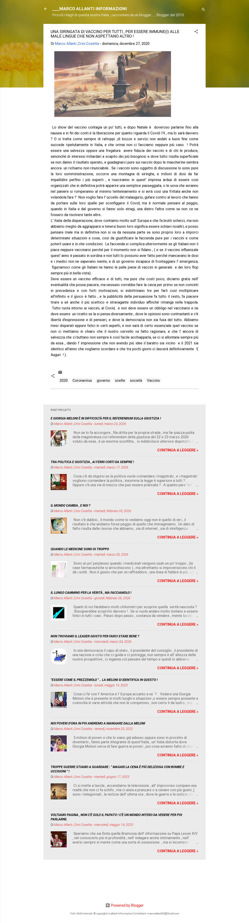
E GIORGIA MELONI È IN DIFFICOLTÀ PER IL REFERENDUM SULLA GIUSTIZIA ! (106, 418)
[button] (196, 32)
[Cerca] (203, 9)
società (136, 380)
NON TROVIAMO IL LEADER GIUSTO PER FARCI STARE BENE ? (95, 636)
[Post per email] (60, 373)
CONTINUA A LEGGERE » (177, 450)
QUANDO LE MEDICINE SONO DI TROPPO (80, 549)
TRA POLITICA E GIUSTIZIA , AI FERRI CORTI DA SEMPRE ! (92, 462)
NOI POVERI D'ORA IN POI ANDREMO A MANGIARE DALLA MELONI (98, 723)
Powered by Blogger (127, 905)
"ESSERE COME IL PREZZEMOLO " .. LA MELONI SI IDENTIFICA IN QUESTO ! (104, 680)
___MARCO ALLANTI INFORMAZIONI (89, 8)
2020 (64, 380)
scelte (120, 380)
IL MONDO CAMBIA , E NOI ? (70, 505)
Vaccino (153, 380)
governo (103, 380)
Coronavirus (82, 380)
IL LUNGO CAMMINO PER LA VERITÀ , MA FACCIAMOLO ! (91, 592)
